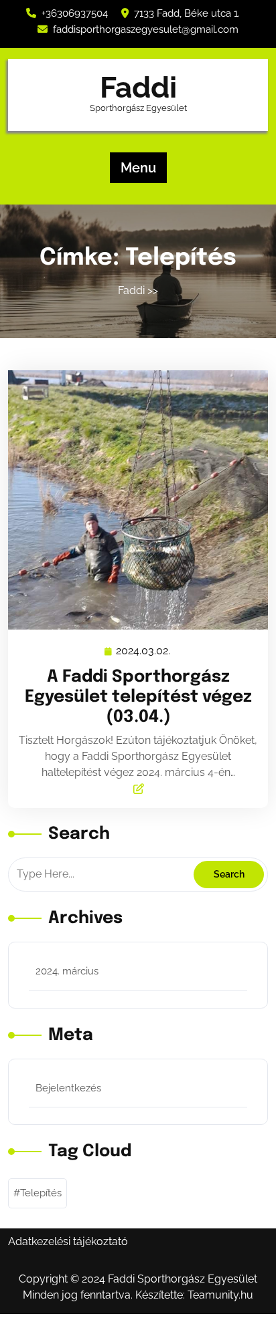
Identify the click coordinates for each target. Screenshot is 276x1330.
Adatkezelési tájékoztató (68, 1241)
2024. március (67, 971)
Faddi (138, 87)
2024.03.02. (143, 651)
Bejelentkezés (68, 1088)
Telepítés (41, 1193)
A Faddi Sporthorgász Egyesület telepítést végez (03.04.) (138, 697)
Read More (132, 500)
